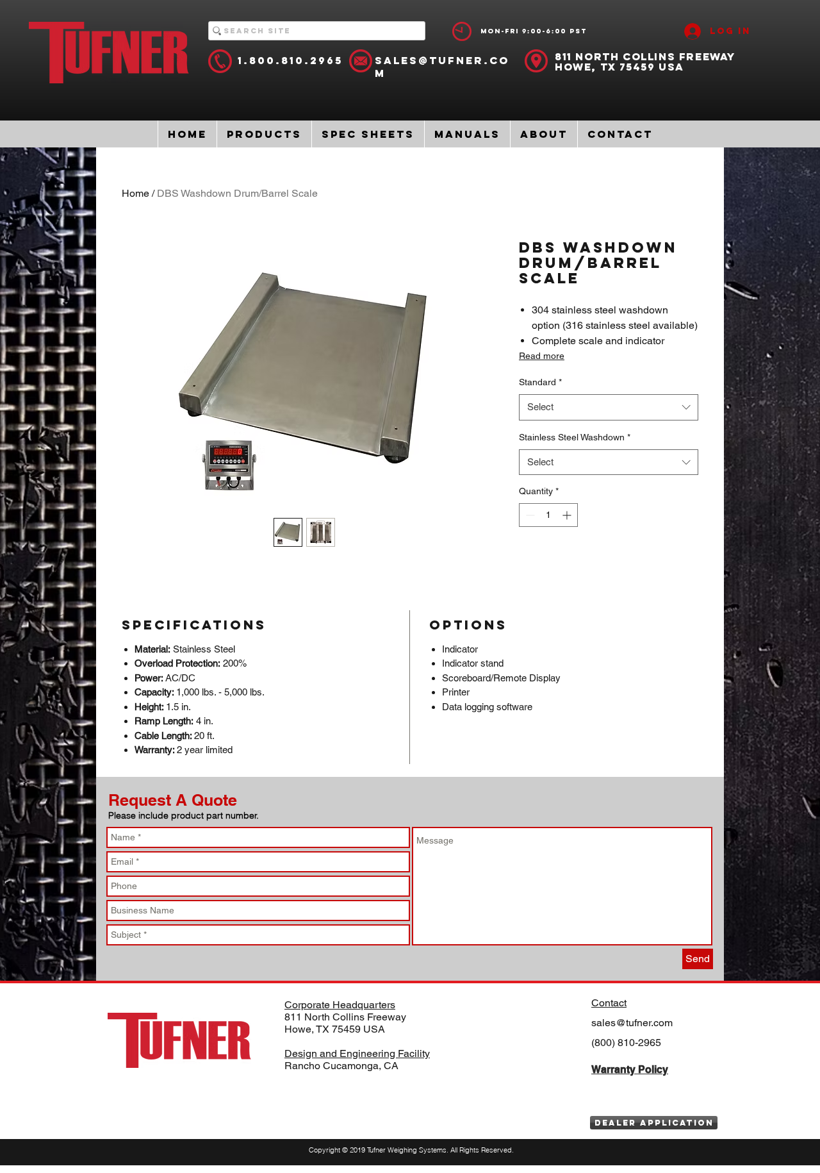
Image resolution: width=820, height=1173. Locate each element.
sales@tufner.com (632, 1023)
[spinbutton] (548, 515)
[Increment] (568, 515)
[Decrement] (529, 515)
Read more (541, 356)
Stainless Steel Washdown (574, 437)
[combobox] (608, 407)
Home (135, 193)
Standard (540, 382)
